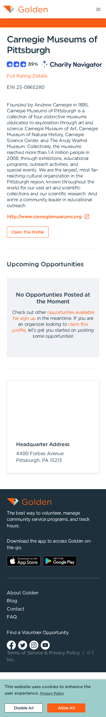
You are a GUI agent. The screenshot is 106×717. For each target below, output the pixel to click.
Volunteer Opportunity (45, 632)
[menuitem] (24, 9)
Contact (15, 609)
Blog (12, 601)
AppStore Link (24, 561)
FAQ (12, 617)
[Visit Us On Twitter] (22, 645)
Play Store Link (60, 561)
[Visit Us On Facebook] (11, 645)
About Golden (22, 593)
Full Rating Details (27, 76)
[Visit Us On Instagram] (33, 645)
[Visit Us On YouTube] (45, 645)
